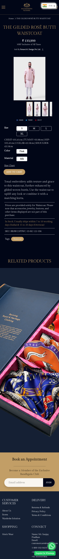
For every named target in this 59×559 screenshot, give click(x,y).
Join (49, 482)
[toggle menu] (3, 7)
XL (21, 133)
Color (7, 150)
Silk (22, 159)
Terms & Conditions (41, 515)
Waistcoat (17, 239)
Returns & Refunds (41, 507)
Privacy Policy (39, 511)
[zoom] (29, 78)
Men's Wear (7, 534)
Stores (5, 514)
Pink (21, 151)
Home (11, 18)
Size (6, 127)
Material (8, 158)
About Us (6, 510)
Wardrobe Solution (11, 518)
